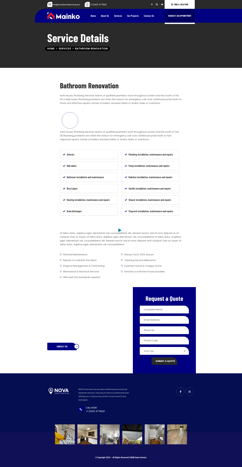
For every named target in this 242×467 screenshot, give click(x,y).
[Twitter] (162, 4)
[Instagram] (156, 4)
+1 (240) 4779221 (98, 4)
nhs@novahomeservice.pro (66, 4)
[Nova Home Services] (63, 15)
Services (118, 15)
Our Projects (133, 15)
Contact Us (149, 15)
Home (93, 15)
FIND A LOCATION (181, 4)
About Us (105, 15)
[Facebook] (152, 4)
